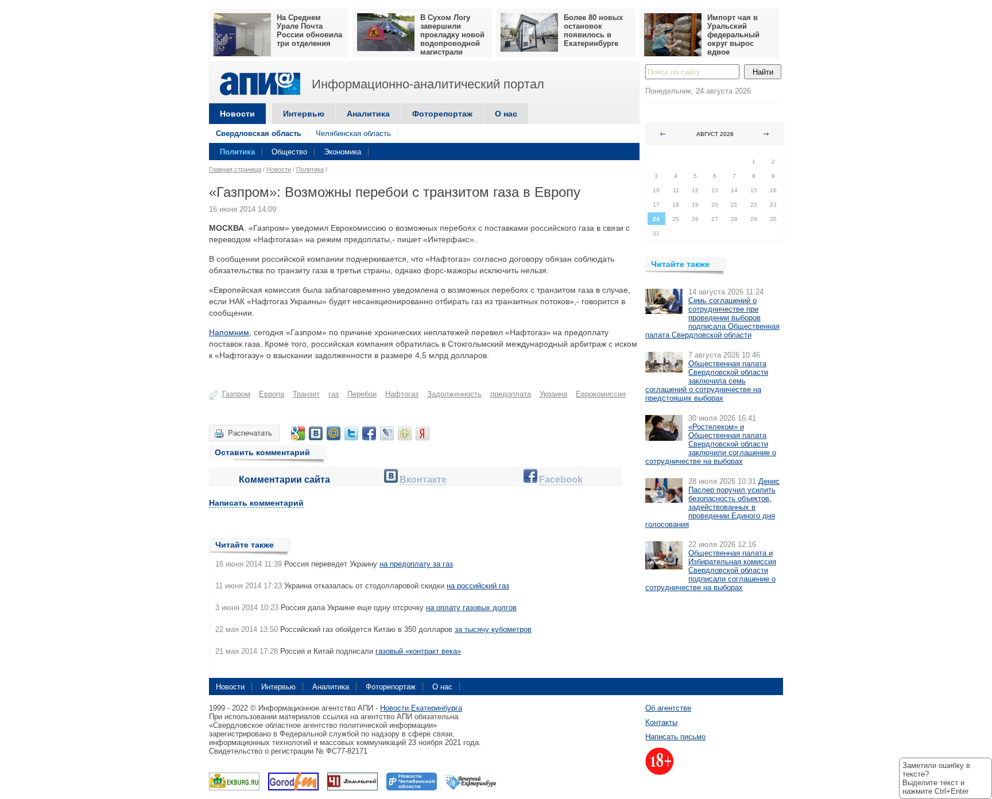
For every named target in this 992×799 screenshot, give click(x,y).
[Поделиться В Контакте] (316, 433)
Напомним (229, 332)
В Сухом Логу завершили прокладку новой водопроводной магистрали (452, 34)
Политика (237, 152)
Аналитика (368, 113)
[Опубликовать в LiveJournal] (387, 433)
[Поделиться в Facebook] (369, 433)
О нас (506, 113)
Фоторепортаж (442, 113)
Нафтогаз (401, 394)
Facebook (561, 479)
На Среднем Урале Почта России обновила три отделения (309, 30)
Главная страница (235, 169)
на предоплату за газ (416, 564)
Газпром (236, 394)
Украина (553, 394)
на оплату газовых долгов (471, 607)
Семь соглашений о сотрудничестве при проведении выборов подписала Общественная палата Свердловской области (712, 317)
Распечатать (250, 433)
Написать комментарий (256, 502)
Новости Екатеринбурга (421, 708)
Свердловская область (258, 133)
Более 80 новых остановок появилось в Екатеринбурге (593, 30)
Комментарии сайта (284, 479)
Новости (237, 113)
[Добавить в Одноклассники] (405, 433)
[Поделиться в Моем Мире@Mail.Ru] (333, 433)
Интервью (303, 113)
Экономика (342, 152)
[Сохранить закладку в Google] (298, 433)
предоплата (510, 394)
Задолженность (454, 394)
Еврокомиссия (601, 394)
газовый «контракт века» (418, 651)
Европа (271, 394)
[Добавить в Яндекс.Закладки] (422, 433)
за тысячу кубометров (493, 629)
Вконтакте (423, 479)
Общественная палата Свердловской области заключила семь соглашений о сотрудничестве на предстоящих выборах (706, 380)
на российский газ (478, 585)
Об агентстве (668, 708)
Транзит (306, 394)
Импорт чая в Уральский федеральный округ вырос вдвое (733, 34)
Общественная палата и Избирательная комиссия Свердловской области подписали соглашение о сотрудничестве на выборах (710, 570)
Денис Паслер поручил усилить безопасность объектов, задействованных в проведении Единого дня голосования (712, 503)
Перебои (362, 394)
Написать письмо (675, 736)
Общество (289, 152)
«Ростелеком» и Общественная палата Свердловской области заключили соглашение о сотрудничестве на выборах (710, 444)
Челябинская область (353, 133)
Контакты (661, 722)
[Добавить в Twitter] (351, 433)
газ (333, 394)
